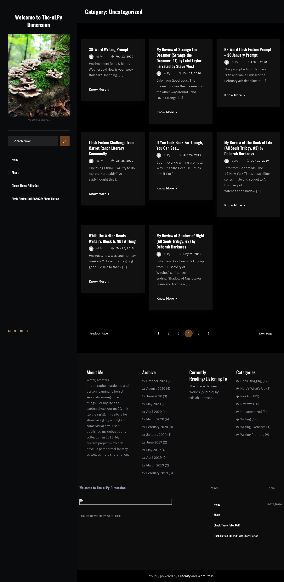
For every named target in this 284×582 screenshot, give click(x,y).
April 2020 (154, 412)
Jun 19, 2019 (260, 160)
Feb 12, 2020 (124, 56)
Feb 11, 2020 (192, 73)
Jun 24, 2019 (192, 155)
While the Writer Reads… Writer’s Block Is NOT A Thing (112, 238)
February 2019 (157, 473)
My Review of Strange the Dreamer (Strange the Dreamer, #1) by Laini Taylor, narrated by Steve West (179, 57)
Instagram (274, 504)
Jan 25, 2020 (124, 160)
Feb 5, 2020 (259, 62)
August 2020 (155, 388)
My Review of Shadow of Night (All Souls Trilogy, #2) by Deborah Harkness (180, 241)
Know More (97, 89)
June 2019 (154, 442)
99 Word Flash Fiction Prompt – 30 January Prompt (247, 52)
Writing (245, 419)
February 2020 (157, 427)
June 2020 (154, 396)
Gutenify (184, 576)
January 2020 (156, 434)
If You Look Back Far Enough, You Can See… (179, 145)
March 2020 (155, 419)
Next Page (268, 333)
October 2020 (156, 381)
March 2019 (155, 465)
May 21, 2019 (192, 254)
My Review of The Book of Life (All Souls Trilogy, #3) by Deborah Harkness (248, 147)
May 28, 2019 (125, 248)
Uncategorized (251, 412)
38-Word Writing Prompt (108, 49)
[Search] (65, 141)
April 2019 (154, 457)
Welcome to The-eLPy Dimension (38, 21)
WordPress (113, 516)
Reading (246, 396)
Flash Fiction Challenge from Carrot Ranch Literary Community (111, 147)
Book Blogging (251, 381)
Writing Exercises (252, 427)
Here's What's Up (252, 388)
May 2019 (153, 450)
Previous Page (96, 333)
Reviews (246, 404)
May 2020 (153, 404)
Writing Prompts (252, 434)
